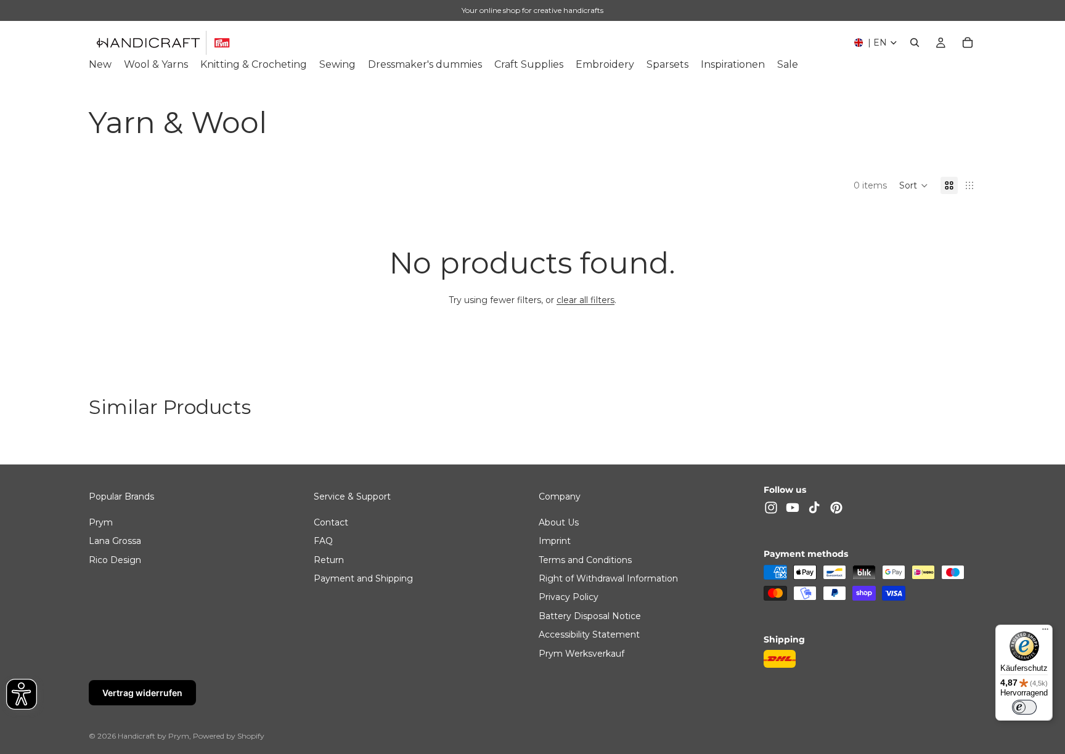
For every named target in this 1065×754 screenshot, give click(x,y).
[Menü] (1045, 632)
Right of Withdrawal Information (608, 578)
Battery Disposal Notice (590, 615)
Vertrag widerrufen (142, 692)
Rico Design (115, 559)
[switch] (1024, 707)
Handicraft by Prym (153, 735)
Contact (331, 521)
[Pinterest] (836, 507)
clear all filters (585, 300)
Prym (101, 521)
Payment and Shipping (363, 578)
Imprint (555, 540)
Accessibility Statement (589, 634)
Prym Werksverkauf (581, 653)
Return (329, 559)
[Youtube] (792, 507)
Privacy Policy (568, 596)
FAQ (323, 540)
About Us (559, 521)
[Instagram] (771, 507)
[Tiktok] (814, 507)
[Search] (914, 42)
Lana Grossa (115, 540)
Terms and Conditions (585, 559)
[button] (913, 185)
